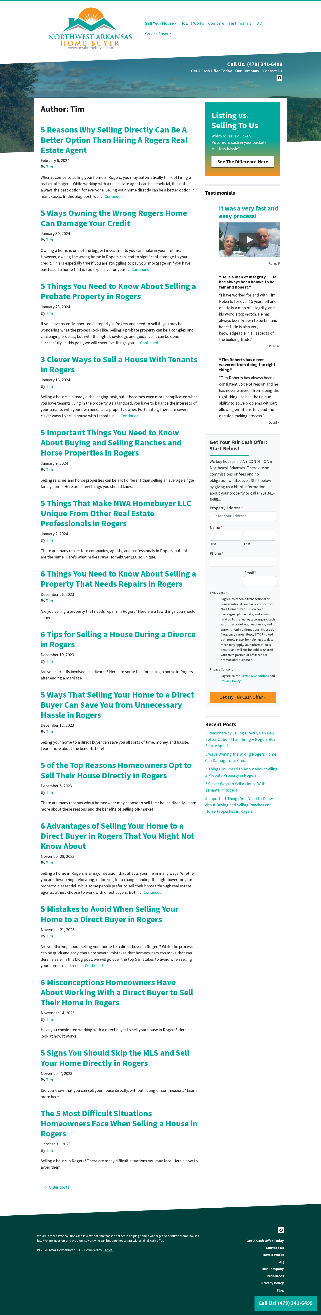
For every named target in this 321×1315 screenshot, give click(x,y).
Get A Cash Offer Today (211, 71)
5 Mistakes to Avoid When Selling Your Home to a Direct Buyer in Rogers (110, 914)
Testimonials (239, 23)
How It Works (192, 23)
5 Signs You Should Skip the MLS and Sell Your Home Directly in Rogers (115, 1058)
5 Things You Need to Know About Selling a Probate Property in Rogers (118, 291)
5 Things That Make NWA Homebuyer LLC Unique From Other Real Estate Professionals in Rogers (116, 513)
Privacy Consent (221, 669)
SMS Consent (219, 592)
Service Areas (156, 34)
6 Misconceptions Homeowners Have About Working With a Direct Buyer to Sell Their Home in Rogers (117, 992)
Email (250, 573)
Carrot (108, 1250)
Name (216, 528)
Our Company (247, 71)
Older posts (59, 1187)
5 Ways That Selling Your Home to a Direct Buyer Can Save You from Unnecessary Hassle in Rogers (117, 705)
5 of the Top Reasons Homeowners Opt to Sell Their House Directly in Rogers (116, 770)
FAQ (258, 23)
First (213, 544)
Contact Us (272, 71)
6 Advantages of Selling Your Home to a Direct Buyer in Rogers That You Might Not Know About (117, 836)
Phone (216, 553)
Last (247, 544)
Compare (216, 23)
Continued (114, 196)
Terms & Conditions (255, 675)
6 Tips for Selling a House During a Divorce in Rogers (118, 639)
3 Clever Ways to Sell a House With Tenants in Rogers (119, 365)
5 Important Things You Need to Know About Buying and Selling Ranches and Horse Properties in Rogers (111, 443)
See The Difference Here (242, 161)
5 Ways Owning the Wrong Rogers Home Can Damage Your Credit (114, 218)
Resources (275, 1276)
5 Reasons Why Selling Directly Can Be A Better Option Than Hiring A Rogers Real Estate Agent (114, 140)
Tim (49, 167)
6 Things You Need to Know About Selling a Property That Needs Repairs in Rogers (118, 579)
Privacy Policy (230, 681)
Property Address (226, 508)
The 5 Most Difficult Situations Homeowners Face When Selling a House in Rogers (119, 1124)
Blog (280, 1290)
